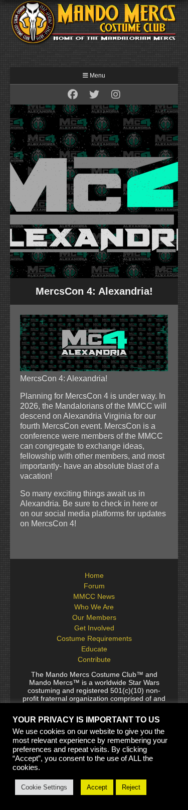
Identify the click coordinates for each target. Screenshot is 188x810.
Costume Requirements (94, 638)
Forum (94, 586)
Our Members (94, 617)
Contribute (94, 659)
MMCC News (94, 596)
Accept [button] (97, 787)
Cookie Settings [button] (44, 787)
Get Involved (94, 628)
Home (94, 575)
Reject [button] (131, 787)
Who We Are (94, 607)
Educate (94, 649)
